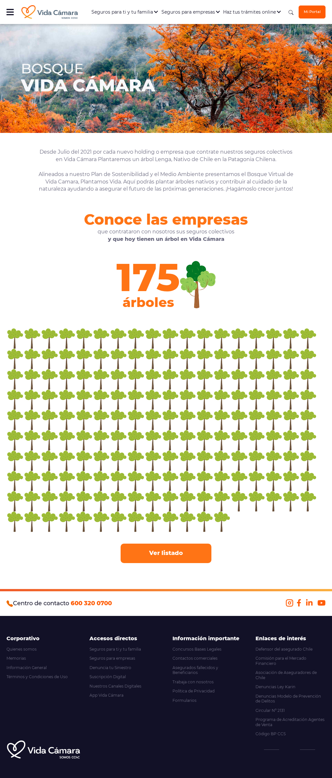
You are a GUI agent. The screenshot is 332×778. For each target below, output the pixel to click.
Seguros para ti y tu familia (122, 12)
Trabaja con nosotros (193, 681)
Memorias (16, 658)
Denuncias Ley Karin (275, 686)
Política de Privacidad (193, 691)
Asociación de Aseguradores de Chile (286, 675)
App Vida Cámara (106, 695)
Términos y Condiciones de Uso (37, 676)
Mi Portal (312, 12)
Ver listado (166, 553)
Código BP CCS (270, 733)
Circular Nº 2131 (270, 710)
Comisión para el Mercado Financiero (280, 661)
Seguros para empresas (188, 12)
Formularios (184, 700)
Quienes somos (21, 649)
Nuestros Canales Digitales (115, 686)
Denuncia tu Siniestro (110, 667)
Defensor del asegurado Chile (284, 649)
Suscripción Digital (107, 676)
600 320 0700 (91, 603)
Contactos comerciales (195, 658)
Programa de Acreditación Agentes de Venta (290, 722)
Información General (26, 667)
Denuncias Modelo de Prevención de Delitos (288, 699)
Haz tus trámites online (250, 12)
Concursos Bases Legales (196, 649)
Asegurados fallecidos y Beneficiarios (195, 670)
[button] (15, 338)
